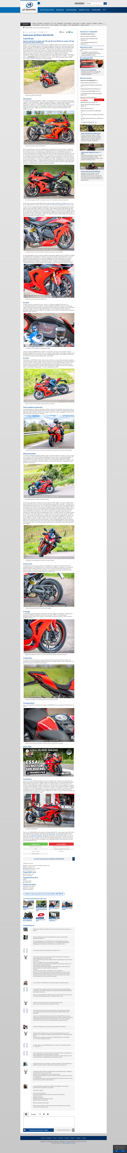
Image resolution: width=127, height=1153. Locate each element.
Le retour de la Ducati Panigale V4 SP (91, 91)
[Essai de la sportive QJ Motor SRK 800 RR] (48, 144)
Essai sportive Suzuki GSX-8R (67, 908)
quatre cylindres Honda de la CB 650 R (57, 203)
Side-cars (76, 23)
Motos (34, 23)
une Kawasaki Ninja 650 (35, 835)
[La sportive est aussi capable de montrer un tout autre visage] (48, 559)
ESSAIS (60, 10)
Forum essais (85, 25)
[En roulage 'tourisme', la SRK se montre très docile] (48, 498)
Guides (72, 1138)
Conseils (67, 1138)
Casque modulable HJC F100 (88, 55)
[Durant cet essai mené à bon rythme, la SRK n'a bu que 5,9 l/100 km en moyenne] (48, 742)
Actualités (48, 1138)
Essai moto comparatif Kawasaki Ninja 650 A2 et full (41, 908)
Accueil (43, 1138)
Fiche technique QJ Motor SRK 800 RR (27, 919)
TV (104, 10)
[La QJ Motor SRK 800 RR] (48, 827)
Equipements (36, 25)
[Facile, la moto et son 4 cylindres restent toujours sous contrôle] (48, 402)
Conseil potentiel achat (88, 108)
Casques (94, 23)
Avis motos (45, 25)
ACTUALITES (47, 10)
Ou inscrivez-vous (63, 1130)
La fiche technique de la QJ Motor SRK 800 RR (49, 859)
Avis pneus (63, 25)
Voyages (78, 1138)
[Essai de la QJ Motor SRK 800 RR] (48, 94)
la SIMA (43, 100)
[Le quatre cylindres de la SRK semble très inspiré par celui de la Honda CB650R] (48, 250)
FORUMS (96, 10)
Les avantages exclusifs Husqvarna (89, 52)
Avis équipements (73, 25)
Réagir (62, 32)
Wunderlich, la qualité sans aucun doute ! (91, 53)
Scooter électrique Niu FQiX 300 (89, 82)
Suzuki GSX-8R (38, 836)
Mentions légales (66, 1143)
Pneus (100, 23)
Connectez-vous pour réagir (38, 1130)
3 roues (82, 23)
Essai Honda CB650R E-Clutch (28, 908)
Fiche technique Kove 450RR (89, 36)
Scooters (47, 23)
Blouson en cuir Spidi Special (89, 97)
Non (123, 1151)
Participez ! (99, 100)
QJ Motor (41, 44)
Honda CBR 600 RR (50, 835)
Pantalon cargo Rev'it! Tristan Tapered (91, 89)
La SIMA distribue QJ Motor (40, 919)
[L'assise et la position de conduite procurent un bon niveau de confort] (48, 698)
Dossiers (60, 1138)
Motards (40, 23)
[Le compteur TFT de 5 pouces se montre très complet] (48, 347)
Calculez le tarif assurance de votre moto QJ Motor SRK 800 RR (44, 894)
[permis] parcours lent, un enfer (89, 102)
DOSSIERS (71, 10)
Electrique (67, 23)
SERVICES (84, 10)
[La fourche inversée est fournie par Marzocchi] (48, 297)
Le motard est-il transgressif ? (89, 122)
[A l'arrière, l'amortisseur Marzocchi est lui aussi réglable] (48, 607)
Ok (116, 1151)
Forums (84, 1138)
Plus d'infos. (122, 1149)
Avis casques (54, 25)
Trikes (89, 23)
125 (55, 23)
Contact (73, 1143)
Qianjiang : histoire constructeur (53, 919)
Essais (25, 24)
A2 (51, 23)
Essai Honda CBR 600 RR (54, 908)
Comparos (60, 23)
